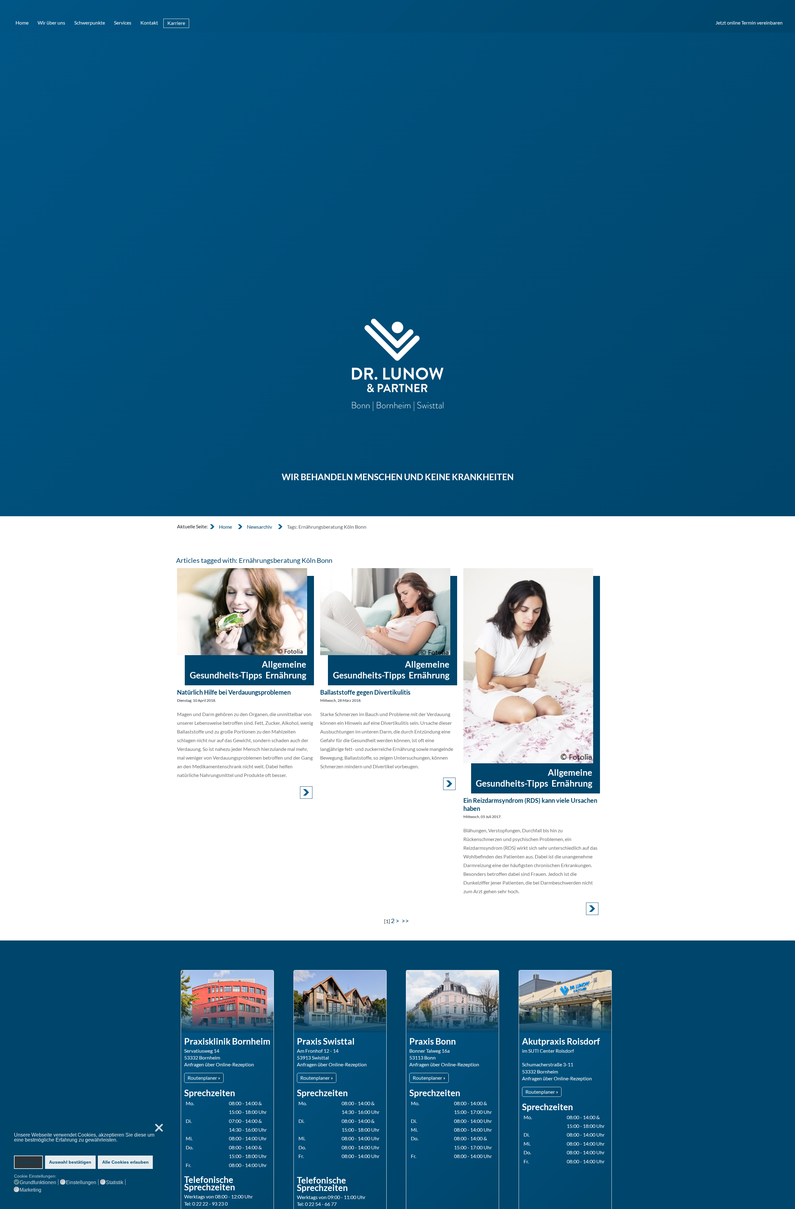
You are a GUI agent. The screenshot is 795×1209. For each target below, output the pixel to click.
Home (22, 22)
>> (406, 920)
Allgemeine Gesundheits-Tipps (248, 669)
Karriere (176, 23)
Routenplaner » (204, 1078)
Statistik (114, 1182)
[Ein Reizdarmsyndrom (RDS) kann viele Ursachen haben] (528, 665)
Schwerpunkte (89, 22)
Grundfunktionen (38, 1182)
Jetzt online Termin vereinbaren (749, 22)
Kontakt (149, 22)
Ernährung (286, 675)
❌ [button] (159, 1128)
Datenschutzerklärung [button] (38, 1145)
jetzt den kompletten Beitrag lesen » (306, 792)
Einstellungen (81, 1182)
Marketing (30, 1190)
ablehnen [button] (28, 1162)
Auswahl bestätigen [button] (70, 1162)
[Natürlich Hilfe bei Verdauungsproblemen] (242, 611)
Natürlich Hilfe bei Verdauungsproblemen (234, 692)
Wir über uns (51, 22)
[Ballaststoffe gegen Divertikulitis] (385, 611)
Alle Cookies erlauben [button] (125, 1162)
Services (122, 22)
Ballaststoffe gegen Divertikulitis (365, 692)
